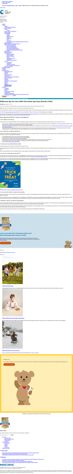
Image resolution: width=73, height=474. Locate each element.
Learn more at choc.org (5, 242)
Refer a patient (7, 440)
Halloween (5, 252)
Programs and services (9, 439)
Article (16, 5)
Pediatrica (3, 457)
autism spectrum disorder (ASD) (11, 112)
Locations (6, 441)
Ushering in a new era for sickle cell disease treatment (13, 460)
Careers (6, 445)
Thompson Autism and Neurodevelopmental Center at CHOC (26, 113)
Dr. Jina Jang (2, 113)
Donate (6, 444)
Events (6, 446)
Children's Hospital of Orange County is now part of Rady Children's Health (14, 98)
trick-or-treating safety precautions (12, 141)
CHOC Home (2, 7)
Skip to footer (5, 3)
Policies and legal (6, 448)
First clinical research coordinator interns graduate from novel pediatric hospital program (20, 462)
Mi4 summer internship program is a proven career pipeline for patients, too (17, 461)
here (44, 208)
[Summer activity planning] (12, 283)
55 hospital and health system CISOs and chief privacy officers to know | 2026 (18, 454)
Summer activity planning (7, 285)
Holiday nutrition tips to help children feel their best (13, 318)
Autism (20, 5)
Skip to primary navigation (7, 1)
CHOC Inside (4, 450)
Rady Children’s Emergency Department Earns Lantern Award (14, 453)
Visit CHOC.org (5, 442)
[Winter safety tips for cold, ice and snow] (12, 348)
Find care (4, 436)
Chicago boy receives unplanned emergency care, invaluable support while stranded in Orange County (23, 459)
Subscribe (4, 96)
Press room (7, 447)
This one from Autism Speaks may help (39, 156)
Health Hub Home (10, 5)
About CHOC (7, 443)
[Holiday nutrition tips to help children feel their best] (12, 315)
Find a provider (8, 438)
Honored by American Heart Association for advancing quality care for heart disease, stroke (20, 452)
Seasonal (8, 252)
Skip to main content (6, 2)
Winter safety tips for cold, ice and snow (10, 350)
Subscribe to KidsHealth (9, 364)
